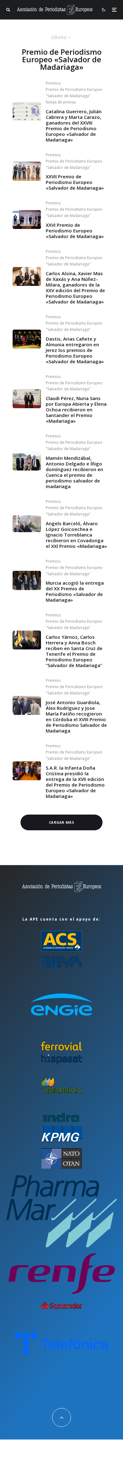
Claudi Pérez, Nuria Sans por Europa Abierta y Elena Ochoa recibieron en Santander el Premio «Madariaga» (76, 409)
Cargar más (61, 822)
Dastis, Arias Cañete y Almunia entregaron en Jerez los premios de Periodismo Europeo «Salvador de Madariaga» (75, 350)
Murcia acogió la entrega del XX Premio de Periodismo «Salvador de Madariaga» (75, 591)
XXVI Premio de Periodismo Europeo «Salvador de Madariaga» (75, 230)
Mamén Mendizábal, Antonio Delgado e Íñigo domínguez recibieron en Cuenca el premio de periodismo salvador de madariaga (74, 472)
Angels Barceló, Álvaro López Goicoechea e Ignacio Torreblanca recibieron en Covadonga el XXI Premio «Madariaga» (76, 535)
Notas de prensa (61, 102)
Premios (53, 83)
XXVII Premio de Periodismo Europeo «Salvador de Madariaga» (75, 182)
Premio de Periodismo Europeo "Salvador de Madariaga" (74, 92)
